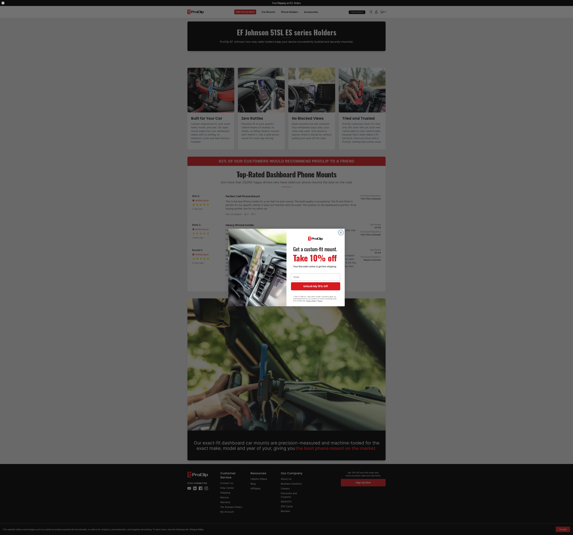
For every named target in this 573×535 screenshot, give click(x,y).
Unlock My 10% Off (315, 286)
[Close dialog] (341, 232)
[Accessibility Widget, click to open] (3, 3)
